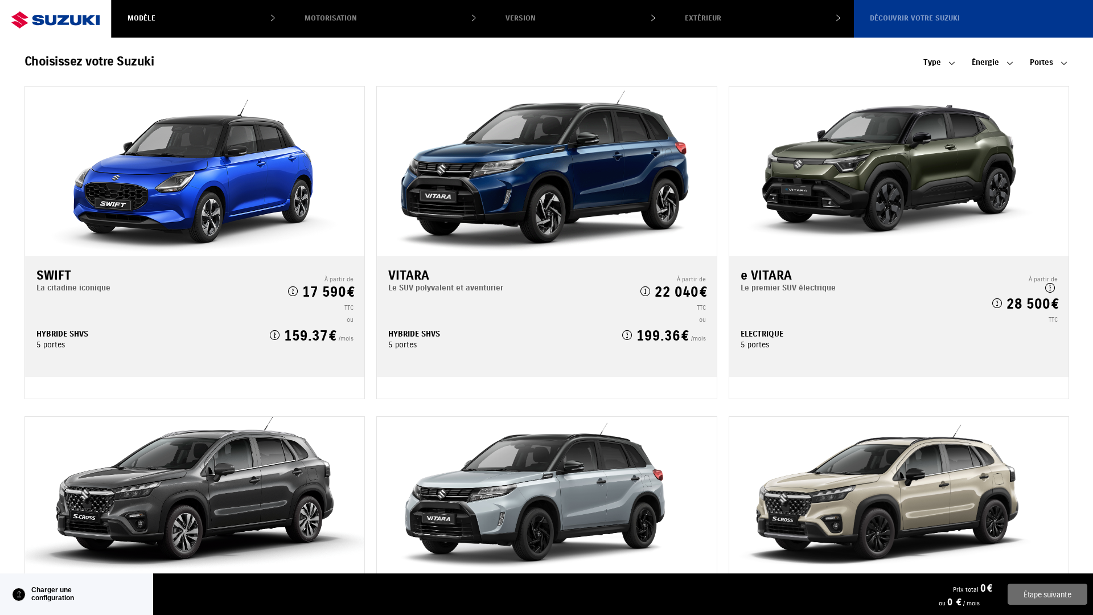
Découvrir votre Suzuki (915, 18)
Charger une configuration (52, 594)
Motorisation (331, 18)
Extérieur (703, 18)
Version (521, 18)
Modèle (141, 18)
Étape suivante (1047, 594)
